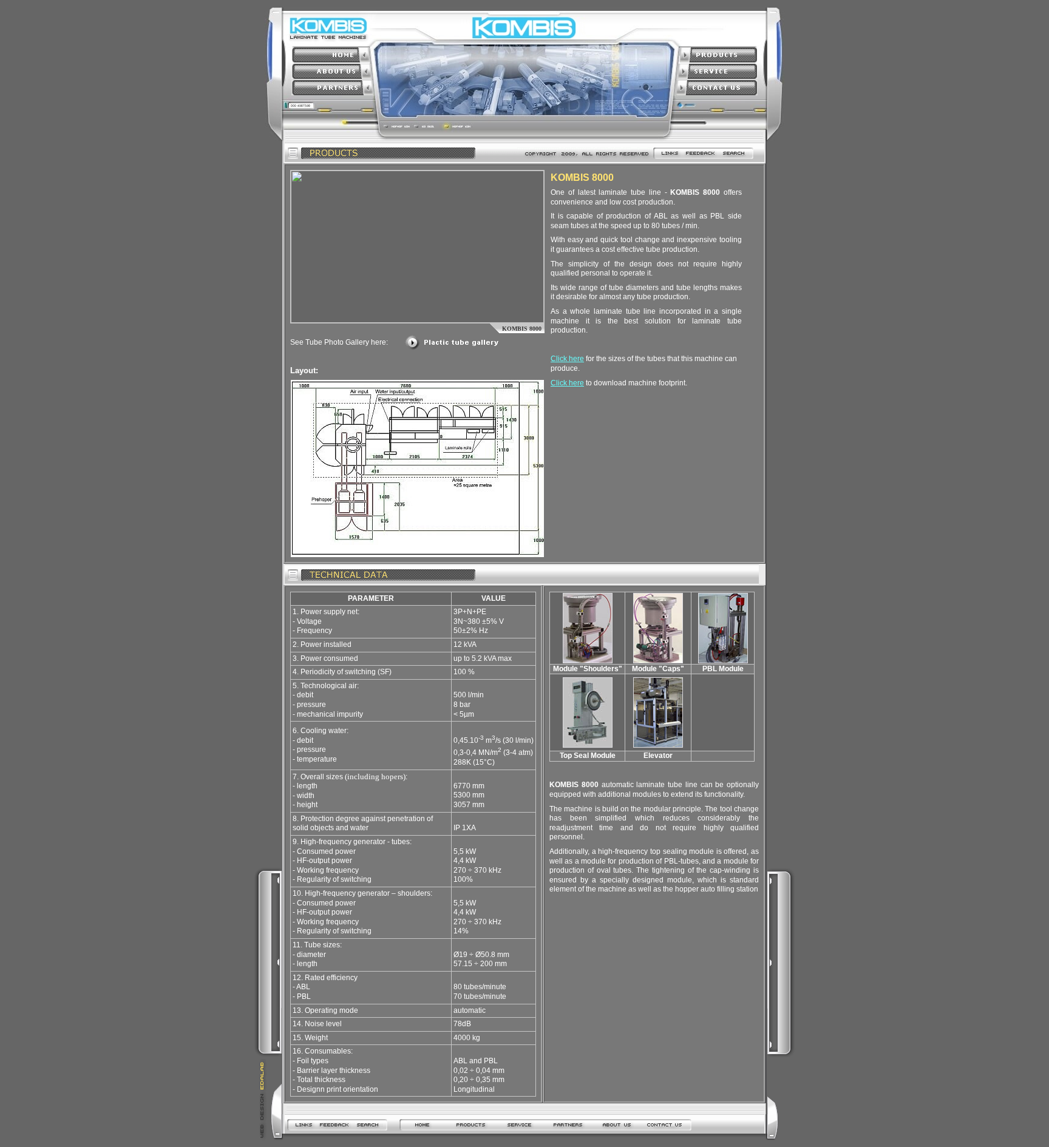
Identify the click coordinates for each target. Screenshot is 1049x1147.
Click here (567, 358)
